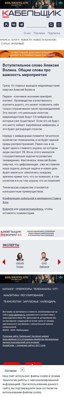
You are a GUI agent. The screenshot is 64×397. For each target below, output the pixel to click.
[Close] (22, 370)
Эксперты (11, 245)
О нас (27, 33)
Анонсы (5, 40)
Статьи (5, 44)
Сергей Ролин (20, 265)
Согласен (11, 370)
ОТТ (55, 289)
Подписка (54, 33)
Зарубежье (31, 301)
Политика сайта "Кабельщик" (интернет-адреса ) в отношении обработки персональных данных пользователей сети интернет (31, 339)
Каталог (8, 289)
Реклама (39, 33)
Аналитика (11, 295)
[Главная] (32, 14)
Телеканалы (42, 289)
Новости (26, 40)
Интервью (17, 44)
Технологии (12, 301)
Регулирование (32, 295)
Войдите (8, 209)
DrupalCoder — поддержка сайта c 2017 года (24, 345)
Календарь (48, 301)
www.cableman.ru (17, 315)
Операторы (24, 289)
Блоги (15, 40)
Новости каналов (44, 40)
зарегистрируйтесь (31, 209)
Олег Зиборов (44, 265)
